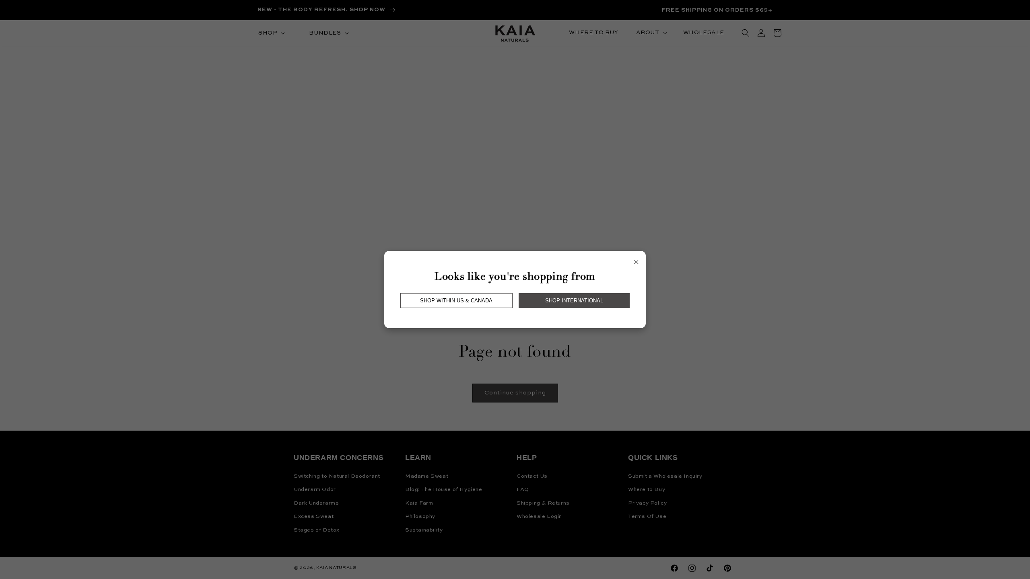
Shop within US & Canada (456, 301)
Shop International (574, 301)
